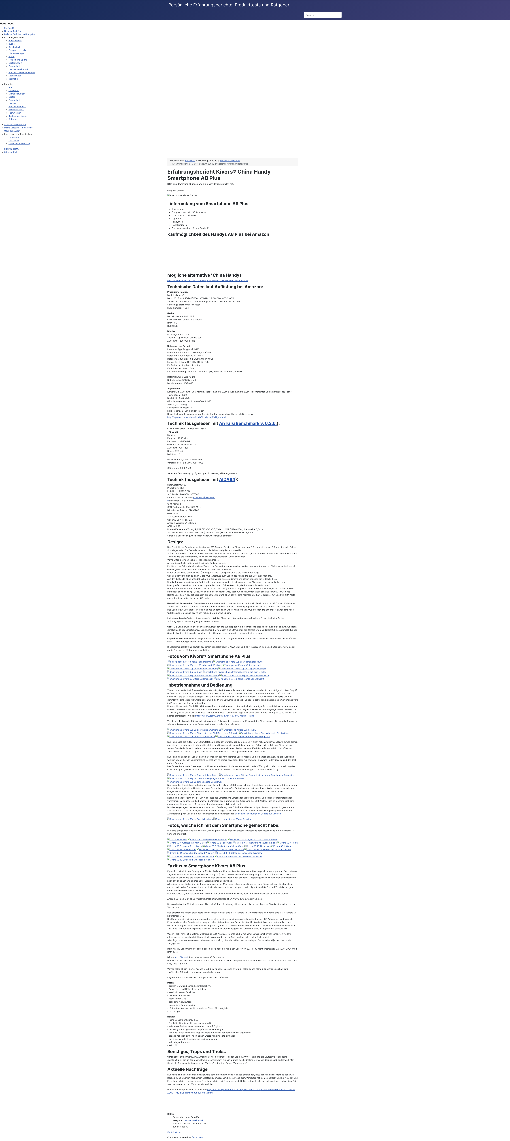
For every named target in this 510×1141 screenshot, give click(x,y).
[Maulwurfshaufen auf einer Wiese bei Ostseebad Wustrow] (223, 846)
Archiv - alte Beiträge (15, 124)
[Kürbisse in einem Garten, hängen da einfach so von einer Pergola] (187, 842)
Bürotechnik (14, 47)
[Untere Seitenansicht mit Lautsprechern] (190, 678)
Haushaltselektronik (193, 1120)
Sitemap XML (11, 152)
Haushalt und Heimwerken (21, 72)
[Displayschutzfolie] (242, 668)
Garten (11, 97)
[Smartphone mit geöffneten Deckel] (194, 729)
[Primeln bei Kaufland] (177, 839)
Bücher (11, 43)
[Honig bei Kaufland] (287, 842)
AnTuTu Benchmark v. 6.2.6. (248, 423)
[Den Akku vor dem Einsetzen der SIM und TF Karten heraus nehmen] (239, 729)
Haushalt (12, 103)
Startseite (9, 28)
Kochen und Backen (18, 116)
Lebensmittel (14, 75)
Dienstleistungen (16, 53)
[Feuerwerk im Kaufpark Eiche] (219, 842)
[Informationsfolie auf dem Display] (234, 671)
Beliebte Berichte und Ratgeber (19, 34)
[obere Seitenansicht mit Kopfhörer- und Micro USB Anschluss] (244, 675)
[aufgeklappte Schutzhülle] (194, 781)
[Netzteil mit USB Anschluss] (242, 665)
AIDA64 (227, 479)
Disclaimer (13, 140)
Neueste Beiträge (13, 31)
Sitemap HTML (11, 149)
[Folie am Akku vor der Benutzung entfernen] (191, 736)
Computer (13, 90)
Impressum (13, 137)
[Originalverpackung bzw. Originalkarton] (238, 661)
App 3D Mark (182, 957)
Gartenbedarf (15, 63)
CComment (197, 1137)
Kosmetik (13, 78)
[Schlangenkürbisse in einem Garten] (252, 839)
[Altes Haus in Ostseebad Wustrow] (257, 846)
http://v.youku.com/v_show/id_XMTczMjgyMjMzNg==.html (196, 417)
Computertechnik (17, 50)
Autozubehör (15, 40)
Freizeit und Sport (17, 59)
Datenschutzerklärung (19, 143)
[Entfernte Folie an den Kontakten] (242, 736)
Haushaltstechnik (17, 106)
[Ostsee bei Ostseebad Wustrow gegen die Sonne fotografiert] (267, 849)
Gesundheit (14, 66)
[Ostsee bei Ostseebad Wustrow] (282, 846)
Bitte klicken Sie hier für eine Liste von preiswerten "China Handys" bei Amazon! (207, 280)
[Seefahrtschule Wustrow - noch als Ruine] (207, 839)
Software (13, 119)
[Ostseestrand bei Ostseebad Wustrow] (181, 849)
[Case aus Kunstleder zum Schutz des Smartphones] (184, 671)
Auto (10, 87)
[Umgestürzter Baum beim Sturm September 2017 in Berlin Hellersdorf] (184, 846)
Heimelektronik (16, 109)
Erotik (11, 56)
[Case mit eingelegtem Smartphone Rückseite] (256, 774)
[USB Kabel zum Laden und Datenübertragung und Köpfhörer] (194, 665)
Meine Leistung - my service (18, 127)
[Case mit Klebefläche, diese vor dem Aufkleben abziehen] (192, 774)
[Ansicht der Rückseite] (193, 675)
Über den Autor (12, 131)
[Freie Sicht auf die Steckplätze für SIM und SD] (202, 733)
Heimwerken (14, 112)
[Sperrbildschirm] (190, 819)
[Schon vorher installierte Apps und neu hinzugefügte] (232, 819)
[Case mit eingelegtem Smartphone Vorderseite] (205, 778)
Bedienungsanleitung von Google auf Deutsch (258, 813)
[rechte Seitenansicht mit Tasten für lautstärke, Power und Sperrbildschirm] (239, 678)
